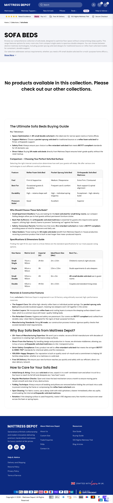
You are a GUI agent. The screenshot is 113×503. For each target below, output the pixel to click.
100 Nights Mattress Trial (83, 440)
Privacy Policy (13, 471)
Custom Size (45, 435)
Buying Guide (78, 435)
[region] (56, 188)
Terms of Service (14, 475)
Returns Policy (13, 467)
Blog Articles (78, 444)
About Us (44, 431)
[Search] (41, 4)
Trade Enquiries (46, 440)
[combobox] (60, 4)
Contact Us (44, 448)
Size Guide (77, 431)
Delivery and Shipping (16, 462)
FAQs (42, 444)
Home (6, 22)
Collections (15, 22)
